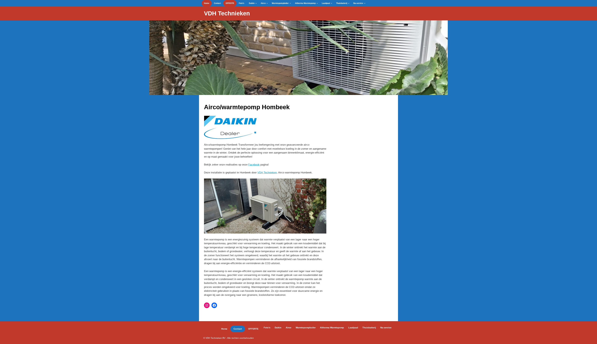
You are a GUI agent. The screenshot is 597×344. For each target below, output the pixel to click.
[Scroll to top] (591, 338)
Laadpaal (326, 3)
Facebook (254, 164)
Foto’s (241, 3)
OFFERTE (230, 3)
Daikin (252, 3)
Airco (263, 3)
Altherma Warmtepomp (305, 3)
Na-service (358, 3)
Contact (217, 3)
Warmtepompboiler (280, 3)
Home (206, 3)
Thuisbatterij (341, 3)
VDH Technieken (227, 13)
